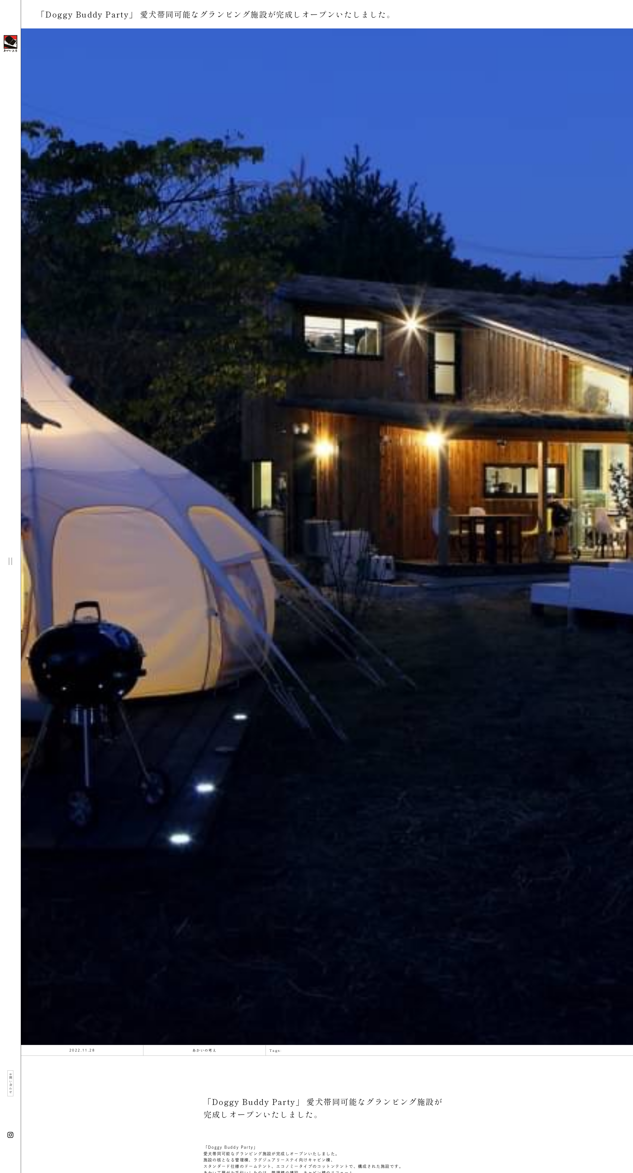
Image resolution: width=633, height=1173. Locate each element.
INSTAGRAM (10, 1135)
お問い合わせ (10, 1083)
